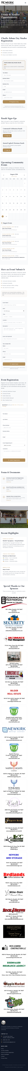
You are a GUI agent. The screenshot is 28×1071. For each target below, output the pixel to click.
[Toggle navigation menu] (25, 2)
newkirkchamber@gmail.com (9, 1042)
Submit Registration (15, 460)
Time (4, 314)
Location (5, 320)
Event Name (6, 302)
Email (4, 357)
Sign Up (8, 135)
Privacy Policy (4, 1058)
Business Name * (6, 78)
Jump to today (14, 176)
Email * (4, 89)
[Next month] (24, 175)
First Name (5, 413)
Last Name (5, 419)
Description (5, 326)
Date (4, 308)
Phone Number (6, 425)
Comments (5, 448)
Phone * (4, 95)
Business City (6, 84)
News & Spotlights (5, 1054)
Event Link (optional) (7, 336)
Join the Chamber (5, 1050)
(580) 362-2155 (15, 404)
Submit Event (14, 364)
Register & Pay (15, 101)
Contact (2, 1056)
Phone (4, 351)
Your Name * (5, 72)
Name (4, 345)
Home (2, 1048)
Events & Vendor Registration (7, 1052)
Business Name (6, 431)
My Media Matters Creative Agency (16, 1067)
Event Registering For (8, 442)
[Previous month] (3, 175)
